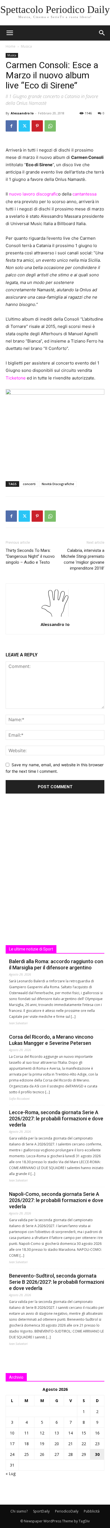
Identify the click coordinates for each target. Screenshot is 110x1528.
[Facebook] (11, 126)
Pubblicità (92, 1511)
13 (56, 1433)
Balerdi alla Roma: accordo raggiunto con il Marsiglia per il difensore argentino (56, 964)
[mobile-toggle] (10, 33)
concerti (29, 484)
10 (12, 1433)
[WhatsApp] (50, 126)
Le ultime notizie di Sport (31, 949)
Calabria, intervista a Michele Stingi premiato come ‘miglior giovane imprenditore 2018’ (82, 559)
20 (56, 1443)
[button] (102, 33)
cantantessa (83, 194)
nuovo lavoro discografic (33, 194)
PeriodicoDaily (66, 1511)
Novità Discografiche (58, 484)
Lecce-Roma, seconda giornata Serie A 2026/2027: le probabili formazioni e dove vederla (56, 1118)
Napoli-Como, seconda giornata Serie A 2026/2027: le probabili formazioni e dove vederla (56, 1200)
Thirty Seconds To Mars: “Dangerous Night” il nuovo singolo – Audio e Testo (30, 556)
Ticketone (16, 378)
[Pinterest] (37, 126)
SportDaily (41, 1511)
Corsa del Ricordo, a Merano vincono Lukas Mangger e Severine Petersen (51, 1040)
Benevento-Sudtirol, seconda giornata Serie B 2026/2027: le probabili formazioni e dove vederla (56, 1282)
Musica (26, 46)
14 (70, 1433)
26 (42, 1454)
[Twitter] (24, 126)
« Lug (11, 1473)
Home (11, 46)
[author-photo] (55, 616)
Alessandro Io (22, 113)
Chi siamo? (19, 1511)
